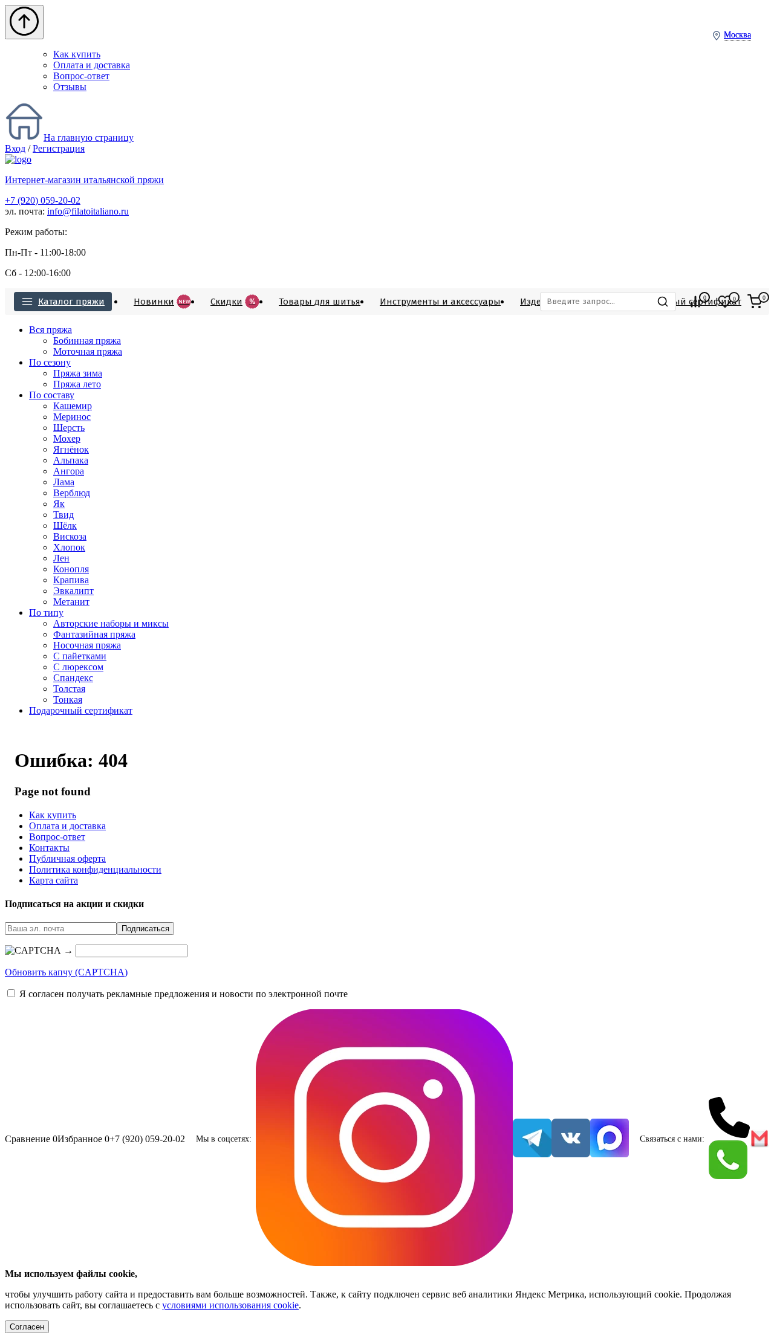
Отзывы (69, 87)
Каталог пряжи (71, 301)
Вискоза (69, 536)
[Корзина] (754, 301)
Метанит (71, 601)
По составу (51, 395)
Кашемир (72, 406)
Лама (63, 482)
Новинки (162, 301)
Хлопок (69, 547)
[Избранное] (725, 301)
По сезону (50, 362)
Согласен (27, 1326)
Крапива (71, 580)
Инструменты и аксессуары (440, 301)
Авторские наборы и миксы (111, 623)
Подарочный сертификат (684, 301)
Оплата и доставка (91, 65)
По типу (46, 612)
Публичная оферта (67, 858)
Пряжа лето (77, 384)
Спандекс (73, 678)
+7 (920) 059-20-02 (42, 200)
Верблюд (71, 493)
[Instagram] (384, 1139)
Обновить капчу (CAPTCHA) (66, 972)
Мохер (66, 438)
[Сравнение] (695, 301)
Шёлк (65, 525)
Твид (63, 514)
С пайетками (79, 656)
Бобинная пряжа (87, 340)
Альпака (70, 460)
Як (59, 504)
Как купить (76, 54)
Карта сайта (53, 880)
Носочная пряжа (87, 645)
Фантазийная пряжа (94, 634)
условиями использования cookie (230, 1305)
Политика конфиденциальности (95, 869)
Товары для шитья (319, 301)
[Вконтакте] (570, 1139)
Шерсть (69, 427)
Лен (61, 558)
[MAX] (609, 1139)
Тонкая (67, 699)
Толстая (69, 689)
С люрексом (78, 667)
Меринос (72, 417)
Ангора (68, 471)
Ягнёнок (71, 449)
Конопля (71, 569)
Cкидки (233, 301)
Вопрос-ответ (81, 76)
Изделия (539, 301)
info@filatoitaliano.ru (88, 211)
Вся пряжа (50, 330)
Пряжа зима (77, 373)
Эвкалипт (73, 591)
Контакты (49, 847)
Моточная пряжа (87, 351)
